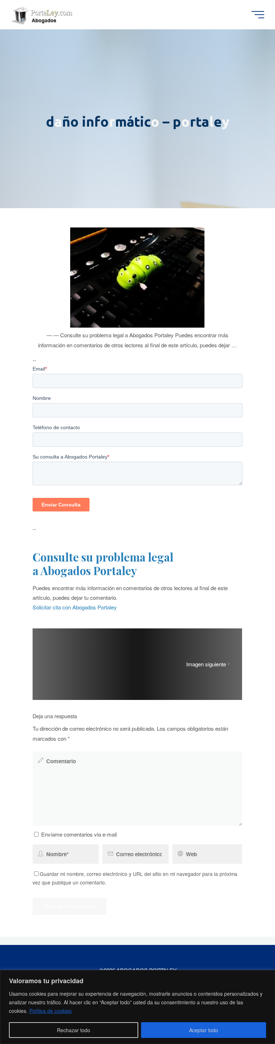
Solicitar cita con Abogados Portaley (75, 607)
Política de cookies (50, 1010)
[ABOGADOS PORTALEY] (43, 14)
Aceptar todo (203, 1030)
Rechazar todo (73, 1030)
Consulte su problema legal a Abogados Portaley (103, 563)
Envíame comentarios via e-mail (79, 834)
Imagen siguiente (206, 664)
